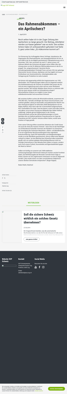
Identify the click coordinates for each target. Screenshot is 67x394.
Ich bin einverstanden (56, 389)
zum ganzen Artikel (31, 239)
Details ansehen (39, 390)
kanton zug (5, 186)
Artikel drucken (6, 190)
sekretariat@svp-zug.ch (25, 272)
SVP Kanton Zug (21, 2)
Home (3, 14)
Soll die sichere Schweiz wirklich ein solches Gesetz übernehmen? (41, 218)
